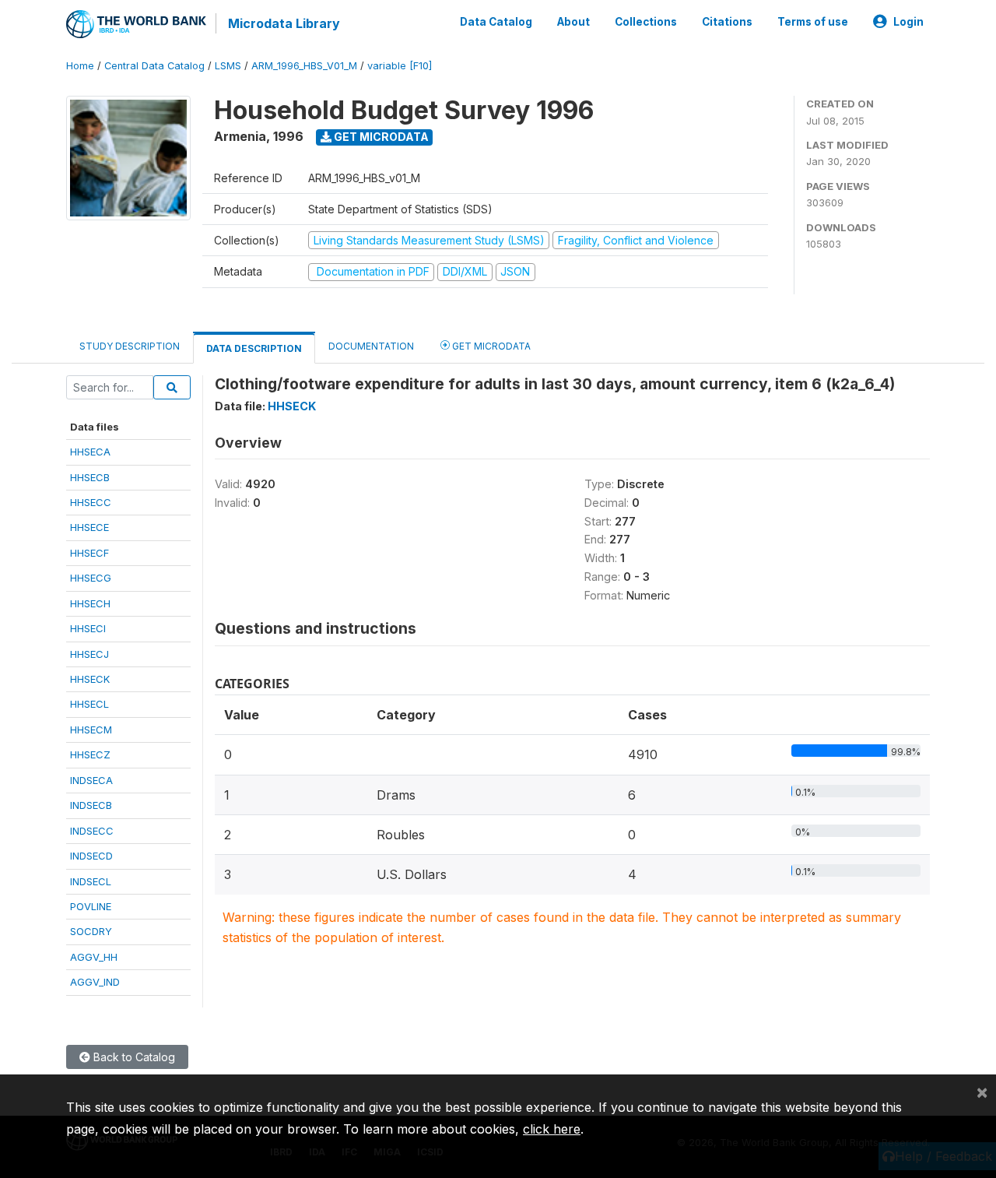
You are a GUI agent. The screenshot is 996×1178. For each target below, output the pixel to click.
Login (908, 22)
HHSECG (90, 577)
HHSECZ (90, 754)
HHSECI (88, 628)
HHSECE (89, 527)
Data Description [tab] (254, 348)
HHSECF (89, 553)
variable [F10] (399, 66)
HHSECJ (89, 654)
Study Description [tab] (129, 346)
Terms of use (812, 22)
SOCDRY (91, 931)
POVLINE (90, 906)
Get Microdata (380, 136)
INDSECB (91, 805)
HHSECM (91, 729)
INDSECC (92, 831)
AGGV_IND (95, 982)
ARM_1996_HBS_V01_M (304, 66)
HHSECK (90, 679)
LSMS (228, 66)
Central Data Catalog (154, 66)
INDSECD (91, 855)
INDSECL (90, 881)
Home (80, 66)
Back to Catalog (132, 1057)
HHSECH (90, 603)
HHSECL (89, 704)
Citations (727, 22)
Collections (646, 22)
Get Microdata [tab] (490, 346)
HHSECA (90, 451)
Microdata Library (284, 23)
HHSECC (90, 502)
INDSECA (91, 780)
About (573, 22)
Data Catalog (496, 22)
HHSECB (90, 477)
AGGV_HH (93, 957)
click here (551, 1129)
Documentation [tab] (371, 346)
